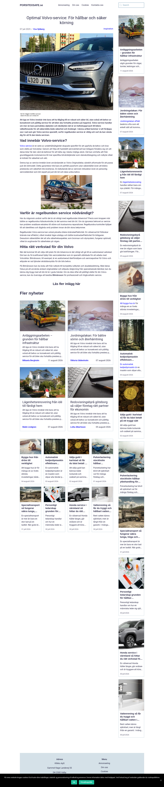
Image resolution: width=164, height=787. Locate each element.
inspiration (108, 29)
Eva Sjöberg (38, 29)
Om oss (75, 5)
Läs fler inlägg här (66, 284)
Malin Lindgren (29, 427)
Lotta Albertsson (78, 427)
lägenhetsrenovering (132, 182)
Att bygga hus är (127, 303)
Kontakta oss (97, 5)
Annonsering (64, 5)
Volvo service (26, 146)
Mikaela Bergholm (30, 360)
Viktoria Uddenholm (79, 360)
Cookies (85, 5)
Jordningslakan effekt (130, 121)
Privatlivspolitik (86, 782)
